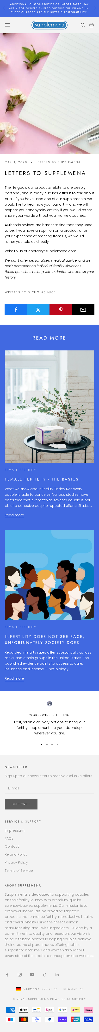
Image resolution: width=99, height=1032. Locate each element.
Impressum (15, 830)
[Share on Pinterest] (61, 309)
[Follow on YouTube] (32, 974)
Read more (14, 515)
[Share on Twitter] (38, 309)
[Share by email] (83, 309)
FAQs (9, 838)
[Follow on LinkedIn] (57, 974)
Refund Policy (16, 854)
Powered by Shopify (68, 999)
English (70, 989)
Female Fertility (21, 470)
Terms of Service (19, 870)
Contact (12, 846)
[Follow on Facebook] (7, 974)
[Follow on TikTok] (44, 974)
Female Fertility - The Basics (42, 479)
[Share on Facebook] (16, 309)
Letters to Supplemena (58, 162)
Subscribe (21, 804)
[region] (49, 718)
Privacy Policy (16, 862)
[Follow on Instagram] (19, 974)
